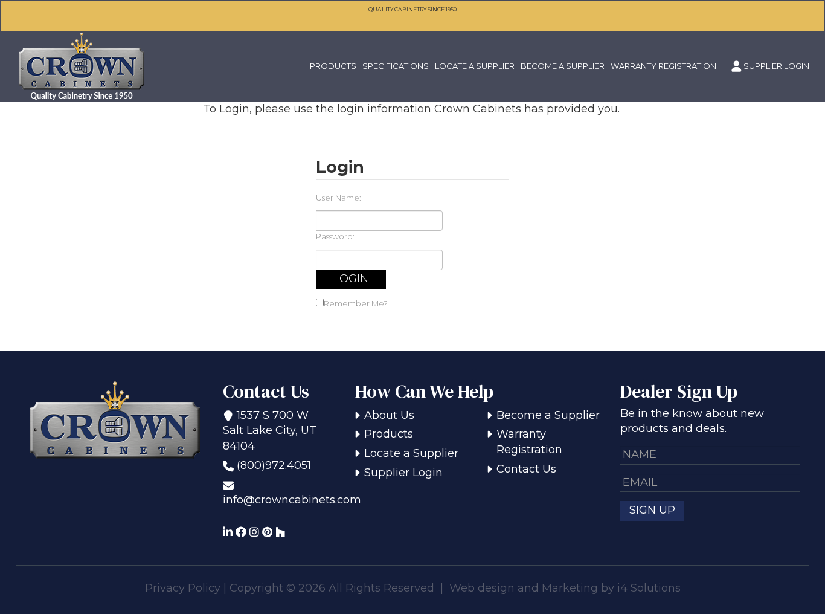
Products (388, 434)
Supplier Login (403, 472)
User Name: (338, 197)
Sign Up (652, 510)
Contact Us (526, 469)
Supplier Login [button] (776, 66)
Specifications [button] (395, 66)
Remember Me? (356, 303)
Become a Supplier (548, 415)
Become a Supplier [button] (563, 66)
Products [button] (333, 66)
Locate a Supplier (411, 453)
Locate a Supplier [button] (475, 66)
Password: (335, 236)
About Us (389, 415)
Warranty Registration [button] (663, 66)
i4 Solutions (649, 588)
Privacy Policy (182, 588)
